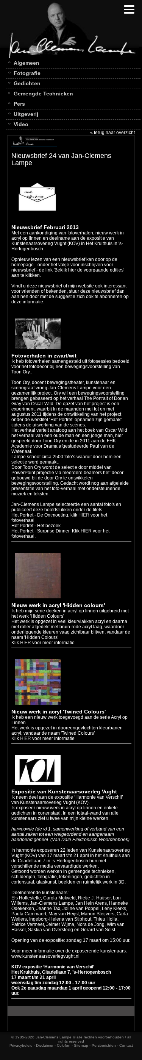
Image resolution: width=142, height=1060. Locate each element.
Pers (19, 104)
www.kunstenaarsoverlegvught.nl (45, 956)
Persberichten (104, 1045)
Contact (126, 1045)
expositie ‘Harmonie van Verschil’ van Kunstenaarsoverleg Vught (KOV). (67, 800)
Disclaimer (44, 1045)
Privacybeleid (21, 1045)
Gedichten (27, 83)
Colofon (63, 1045)
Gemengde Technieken (43, 94)
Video (21, 124)
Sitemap (81, 1045)
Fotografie (27, 73)
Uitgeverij (26, 114)
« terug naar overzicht (112, 132)
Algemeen (26, 63)
